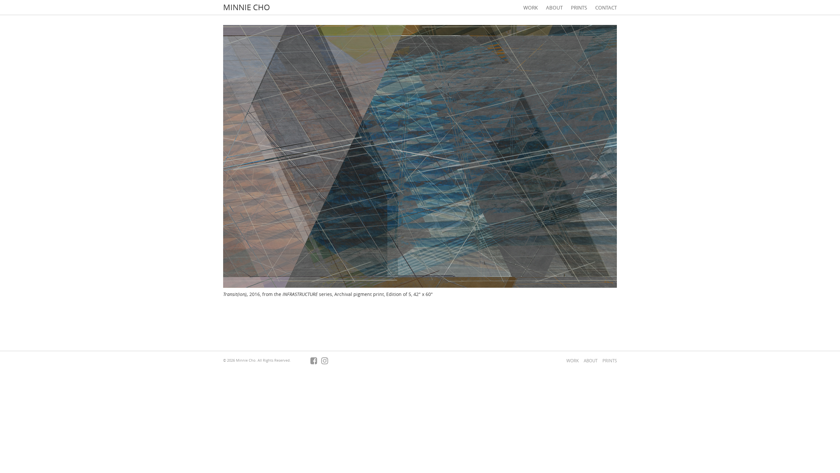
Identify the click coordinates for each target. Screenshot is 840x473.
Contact (606, 7)
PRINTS (579, 7)
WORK (530, 7)
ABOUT (554, 7)
